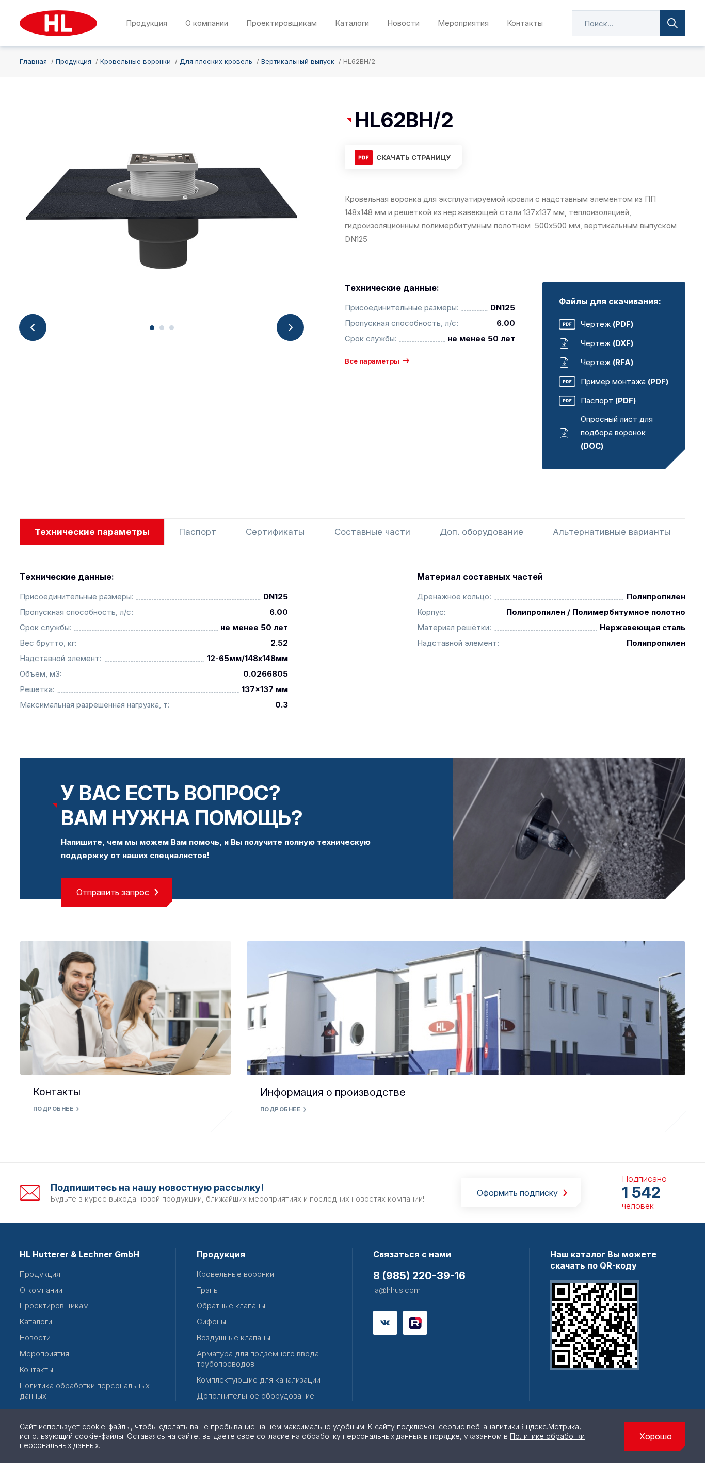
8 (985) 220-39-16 (419, 1276)
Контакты (525, 23)
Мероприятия (463, 23)
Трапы (208, 1290)
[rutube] (415, 1323)
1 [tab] (152, 327)
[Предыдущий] (33, 327)
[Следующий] (290, 327)
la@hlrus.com (397, 1290)
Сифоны (211, 1321)
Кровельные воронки (235, 1274)
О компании (206, 23)
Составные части (372, 532)
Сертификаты (275, 532)
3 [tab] (171, 327)
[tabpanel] (161, 211)
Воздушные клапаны (233, 1337)
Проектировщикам (281, 23)
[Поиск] (672, 23)
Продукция (146, 23)
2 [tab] (161, 327)
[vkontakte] (385, 1323)
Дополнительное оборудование (255, 1396)
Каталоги (352, 23)
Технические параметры (92, 532)
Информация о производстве (333, 1092)
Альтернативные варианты (611, 532)
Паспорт (197, 532)
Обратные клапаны (231, 1305)
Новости (403, 23)
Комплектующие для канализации (259, 1380)
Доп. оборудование (481, 532)
